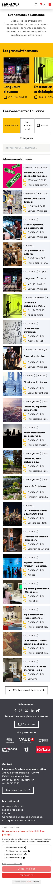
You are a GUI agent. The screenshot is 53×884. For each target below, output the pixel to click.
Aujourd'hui (11, 125)
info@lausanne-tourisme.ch (18, 780)
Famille (28, 167)
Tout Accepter (27, 875)
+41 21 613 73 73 (10, 783)
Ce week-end (27, 125)
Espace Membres (12, 810)
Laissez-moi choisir (26, 869)
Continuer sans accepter (11, 827)
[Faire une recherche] (36, 4)
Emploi (6, 813)
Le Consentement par (26, 882)
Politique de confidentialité (18, 820)
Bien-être (30, 193)
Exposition (42, 167)
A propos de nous (13, 806)
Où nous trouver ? (18, 790)
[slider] (26, 79)
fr (41, 4)
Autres (28, 245)
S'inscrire (29, 724)
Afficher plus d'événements (29, 690)
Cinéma (29, 375)
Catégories (26, 138)
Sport (44, 271)
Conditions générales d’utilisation (22, 817)
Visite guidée (44, 349)
